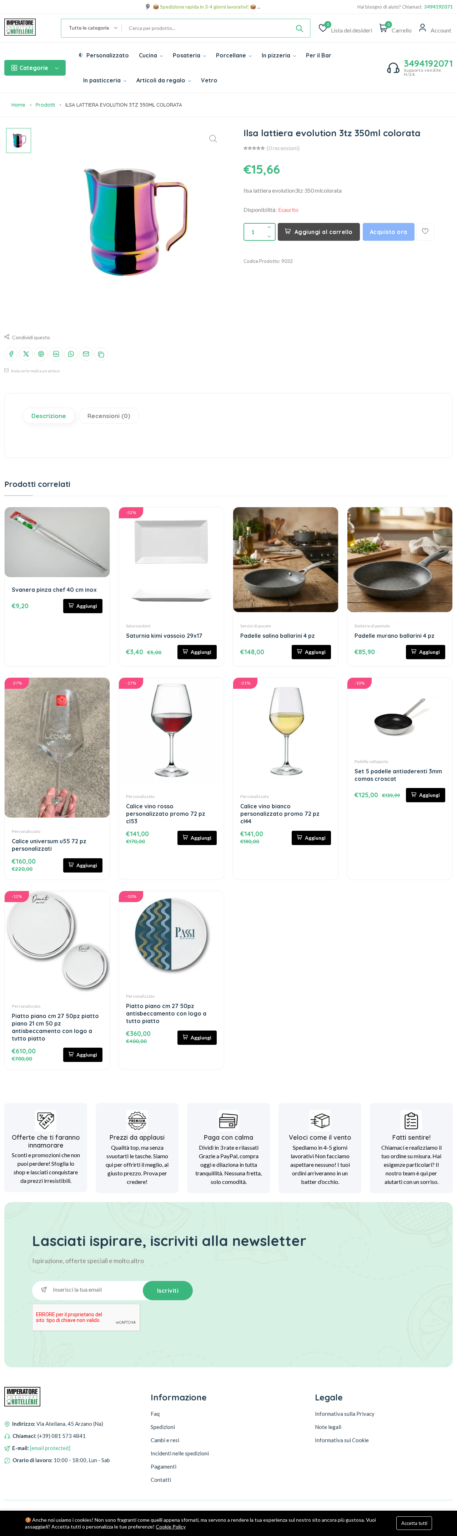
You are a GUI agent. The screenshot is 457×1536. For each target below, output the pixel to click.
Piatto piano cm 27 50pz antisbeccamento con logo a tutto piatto (166, 1013)
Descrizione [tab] (48, 415)
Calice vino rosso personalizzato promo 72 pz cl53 (165, 814)
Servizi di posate (255, 626)
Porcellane (231, 55)
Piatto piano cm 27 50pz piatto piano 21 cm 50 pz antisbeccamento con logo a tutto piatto (55, 1027)
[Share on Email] (86, 353)
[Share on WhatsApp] (71, 353)
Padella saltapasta (371, 761)
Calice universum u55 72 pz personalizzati (49, 845)
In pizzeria (277, 55)
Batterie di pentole (372, 626)
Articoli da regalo (161, 80)
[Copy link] (101, 354)
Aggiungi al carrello (324, 231)
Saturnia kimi (138, 626)
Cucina (149, 55)
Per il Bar (318, 55)
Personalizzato (107, 55)
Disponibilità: (260, 209)
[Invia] (299, 28)
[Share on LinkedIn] (56, 353)
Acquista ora (388, 231)
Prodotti (45, 105)
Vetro (209, 80)
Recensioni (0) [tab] (108, 415)
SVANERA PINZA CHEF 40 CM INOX (54, 589)
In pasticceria (102, 80)
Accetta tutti (414, 1523)
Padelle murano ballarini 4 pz (395, 635)
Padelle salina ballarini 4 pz (277, 635)
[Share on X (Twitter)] (26, 353)
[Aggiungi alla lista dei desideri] (425, 232)
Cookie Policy (171, 1527)
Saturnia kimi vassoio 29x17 (164, 635)
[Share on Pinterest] (41, 353)
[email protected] (50, 1448)
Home (18, 105)
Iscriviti (168, 1290)
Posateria (187, 55)
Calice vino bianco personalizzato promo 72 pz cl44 (280, 814)
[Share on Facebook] (11, 353)
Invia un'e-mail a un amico (35, 370)
